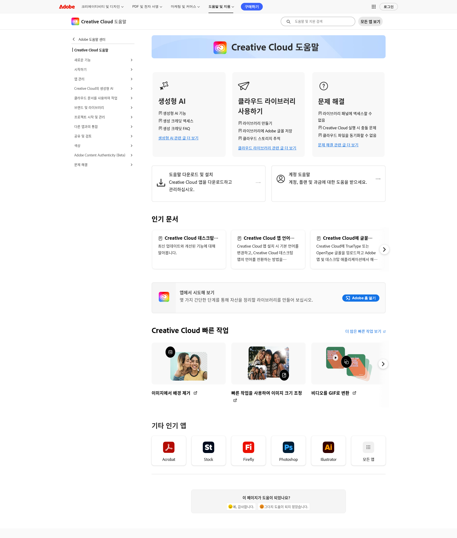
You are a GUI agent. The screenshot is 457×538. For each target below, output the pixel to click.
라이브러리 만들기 (257, 123)
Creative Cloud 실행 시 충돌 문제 (349, 127)
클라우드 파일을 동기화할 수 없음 (350, 135)
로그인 (389, 7)
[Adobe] (67, 6)
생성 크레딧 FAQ (176, 128)
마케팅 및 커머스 (183, 6)
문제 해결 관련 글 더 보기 (338, 145)
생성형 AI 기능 (174, 113)
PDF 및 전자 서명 (145, 6)
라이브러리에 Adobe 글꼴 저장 (267, 131)
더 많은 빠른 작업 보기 (363, 331)
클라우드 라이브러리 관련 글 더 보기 (267, 148)
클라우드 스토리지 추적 (261, 138)
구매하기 (252, 7)
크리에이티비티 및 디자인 (100, 6)
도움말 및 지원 (219, 6)
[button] (374, 6)
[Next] (384, 249)
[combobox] (318, 21)
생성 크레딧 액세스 (178, 121)
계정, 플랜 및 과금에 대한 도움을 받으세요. (328, 182)
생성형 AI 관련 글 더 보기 (178, 138)
